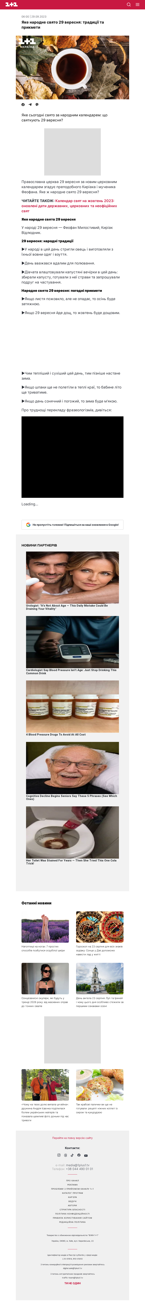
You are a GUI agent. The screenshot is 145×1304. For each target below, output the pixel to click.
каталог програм (72, 1193)
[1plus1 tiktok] (72, 1156)
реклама (72, 1185)
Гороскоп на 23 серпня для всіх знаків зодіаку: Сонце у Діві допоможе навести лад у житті (99, 950)
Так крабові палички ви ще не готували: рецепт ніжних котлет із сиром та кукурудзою (96, 1108)
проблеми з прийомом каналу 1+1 (72, 1189)
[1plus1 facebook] (78, 1156)
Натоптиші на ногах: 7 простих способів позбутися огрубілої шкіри (43, 948)
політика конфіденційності (72, 1214)
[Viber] (37, 105)
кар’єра (72, 1197)
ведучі (73, 1201)
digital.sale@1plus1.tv (72, 1268)
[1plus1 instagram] (58, 1156)
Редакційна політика (72, 1222)
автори (72, 1205)
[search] (128, 4)
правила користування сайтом (72, 1218)
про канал (72, 1180)
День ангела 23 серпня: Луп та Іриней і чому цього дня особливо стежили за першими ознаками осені (99, 1002)
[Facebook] (23, 105)
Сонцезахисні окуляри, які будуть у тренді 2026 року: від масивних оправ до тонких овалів (45, 1002)
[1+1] (12, 4)
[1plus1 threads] (65, 1156)
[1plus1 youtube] (86, 1156)
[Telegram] (30, 105)
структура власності (72, 1209)
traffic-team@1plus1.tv (72, 1277)
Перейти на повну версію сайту (72, 1137)
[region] (72, 151)
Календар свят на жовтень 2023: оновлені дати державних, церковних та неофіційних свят (69, 206)
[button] (137, 4)
